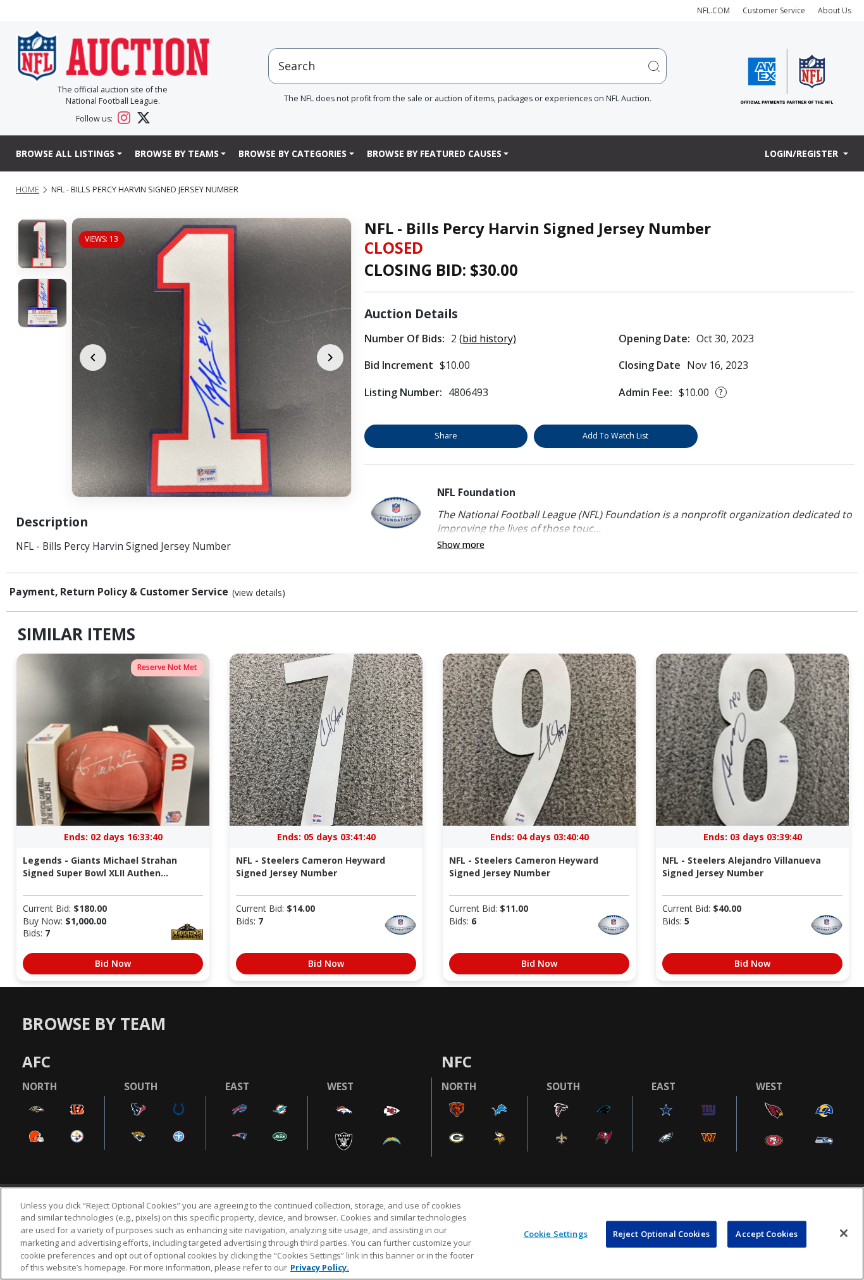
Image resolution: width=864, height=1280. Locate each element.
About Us (834, 10)
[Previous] (93, 357)
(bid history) (487, 338)
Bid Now (113, 963)
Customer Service (774, 10)
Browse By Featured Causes (434, 153)
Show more (460, 544)
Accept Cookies (767, 1234)
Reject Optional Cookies (661, 1234)
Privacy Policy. (319, 1266)
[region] (432, 1233)
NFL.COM (713, 10)
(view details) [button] (258, 593)
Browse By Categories (292, 153)
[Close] (844, 1233)
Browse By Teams (177, 153)
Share (446, 435)
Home (27, 189)
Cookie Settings (556, 1234)
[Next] (330, 357)
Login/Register (803, 153)
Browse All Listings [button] (65, 153)
